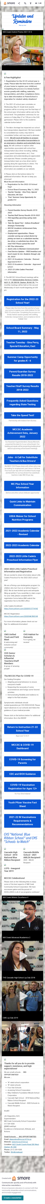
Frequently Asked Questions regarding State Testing (22, 402)
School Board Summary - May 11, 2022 (22, 330)
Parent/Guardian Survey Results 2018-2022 (22, 373)
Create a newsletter (12, 1198)
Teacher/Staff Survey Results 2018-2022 (22, 388)
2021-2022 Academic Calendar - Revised (22, 532)
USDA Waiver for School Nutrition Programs (22, 518)
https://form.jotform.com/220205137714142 (21, 609)
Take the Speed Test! (22, 415)
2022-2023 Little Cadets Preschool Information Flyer (22, 558)
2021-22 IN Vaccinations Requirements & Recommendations (22, 821)
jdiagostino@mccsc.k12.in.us (20, 1139)
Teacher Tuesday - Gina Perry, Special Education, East (22, 344)
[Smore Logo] (9, 3)
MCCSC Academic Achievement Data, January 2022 (22, 433)
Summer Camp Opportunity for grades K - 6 (22, 359)
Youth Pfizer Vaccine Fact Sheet (22, 804)
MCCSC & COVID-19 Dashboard (23, 746)
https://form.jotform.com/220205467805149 (21, 616)
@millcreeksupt (16, 1152)
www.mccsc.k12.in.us (20, 1142)
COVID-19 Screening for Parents (22, 761)
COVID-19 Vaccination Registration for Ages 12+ (22, 787)
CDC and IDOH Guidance (22, 774)
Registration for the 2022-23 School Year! (22, 301)
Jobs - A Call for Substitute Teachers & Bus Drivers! (23, 459)
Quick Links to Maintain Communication (22, 503)
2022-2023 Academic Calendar (22, 545)
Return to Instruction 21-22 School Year (22, 729)
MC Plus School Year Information (22, 486)
